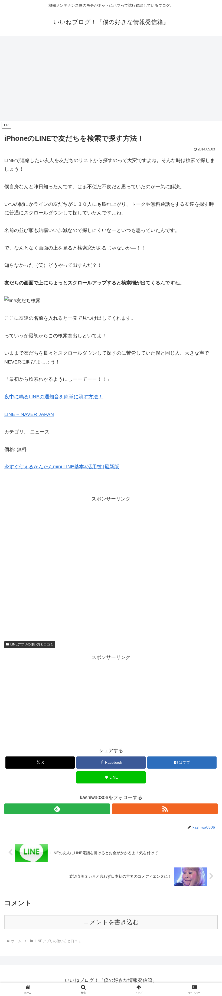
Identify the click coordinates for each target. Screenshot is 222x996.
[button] (205, 798)
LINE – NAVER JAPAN (29, 414)
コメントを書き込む (111, 922)
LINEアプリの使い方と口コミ (31, 644)
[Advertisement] (111, 80)
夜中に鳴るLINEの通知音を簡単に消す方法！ (53, 396)
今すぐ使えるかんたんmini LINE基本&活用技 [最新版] (62, 466)
